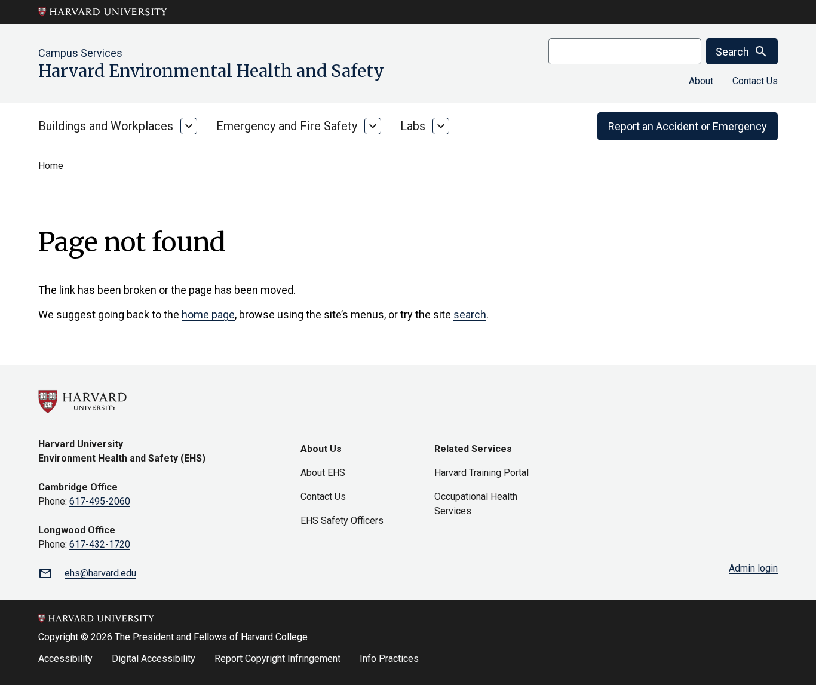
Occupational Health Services (475, 504)
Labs (412, 126)
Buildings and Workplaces (105, 126)
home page (208, 314)
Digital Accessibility (153, 658)
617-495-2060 (99, 501)
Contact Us (755, 81)
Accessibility (65, 658)
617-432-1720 (99, 544)
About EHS (322, 472)
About (701, 81)
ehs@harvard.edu (100, 573)
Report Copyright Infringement (277, 658)
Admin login (753, 568)
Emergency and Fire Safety (286, 126)
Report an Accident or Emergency (687, 126)
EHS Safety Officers (342, 520)
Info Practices (389, 658)
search (469, 314)
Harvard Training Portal (481, 472)
